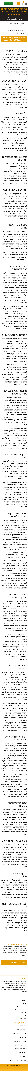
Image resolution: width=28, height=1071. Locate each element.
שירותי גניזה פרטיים (21, 1049)
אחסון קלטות (23, 1037)
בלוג (20, 18)
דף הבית (24, 18)
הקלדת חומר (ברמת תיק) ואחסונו (17, 1060)
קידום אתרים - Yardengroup (14, 1069)
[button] (18, 3)
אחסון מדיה (23, 1026)
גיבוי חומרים (23, 1052)
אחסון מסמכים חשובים (20, 1033)
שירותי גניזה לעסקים (21, 1045)
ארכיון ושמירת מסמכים (20, 1041)
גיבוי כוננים (23, 1056)
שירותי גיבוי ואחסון (21, 1029)
